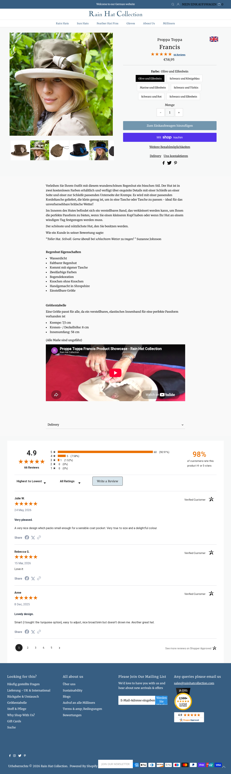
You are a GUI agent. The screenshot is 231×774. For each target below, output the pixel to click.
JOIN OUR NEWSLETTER (115, 764)
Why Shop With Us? (21, 715)
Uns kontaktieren (176, 155)
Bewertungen (72, 715)
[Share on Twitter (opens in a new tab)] (33, 537)
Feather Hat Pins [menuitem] (108, 23)
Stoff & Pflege (16, 709)
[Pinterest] (25, 755)
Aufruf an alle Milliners (79, 702)
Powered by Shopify (83, 766)
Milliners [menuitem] (169, 23)
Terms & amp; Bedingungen (82, 709)
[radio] (115, 452)
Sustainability (72, 690)
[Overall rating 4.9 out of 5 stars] (161, 55)
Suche (11, 727)
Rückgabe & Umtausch (23, 696)
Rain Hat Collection (54, 766)
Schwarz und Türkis (186, 87)
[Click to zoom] (107, 38)
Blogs (67, 696)
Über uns (69, 684)
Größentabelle (17, 702)
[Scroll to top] (223, 766)
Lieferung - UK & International (28, 690)
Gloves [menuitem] (131, 23)
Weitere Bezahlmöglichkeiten (169, 147)
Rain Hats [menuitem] (62, 23)
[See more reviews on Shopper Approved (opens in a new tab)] (39, 537)
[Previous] (15, 38)
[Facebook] (10, 755)
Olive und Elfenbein (150, 78)
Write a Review (107, 481)
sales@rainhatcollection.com (194, 683)
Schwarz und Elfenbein (183, 96)
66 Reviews (179, 54)
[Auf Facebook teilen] (164, 163)
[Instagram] (14, 755)
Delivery (155, 155)
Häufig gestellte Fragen (23, 684)
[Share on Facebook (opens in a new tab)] (27, 538)
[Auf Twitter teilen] (169, 163)
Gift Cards (14, 721)
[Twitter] (19, 755)
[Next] (24, 38)
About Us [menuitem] (149, 23)
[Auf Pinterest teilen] (175, 163)
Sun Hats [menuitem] (83, 23)
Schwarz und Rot (151, 96)
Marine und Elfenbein (153, 87)
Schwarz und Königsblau (185, 78)
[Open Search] (173, 4)
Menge (170, 105)
